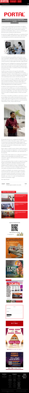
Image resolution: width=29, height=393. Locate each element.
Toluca (19, 377)
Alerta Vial (19, 388)
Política (10, 375)
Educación (10, 384)
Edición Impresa (4, 376)
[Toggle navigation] (28, 3)
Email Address (9, 308)
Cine (14, 381)
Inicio (4, 375)
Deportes (18, 387)
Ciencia (14, 386)
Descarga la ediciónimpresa (13, 1)
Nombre (8, 311)
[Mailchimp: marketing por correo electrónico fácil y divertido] (8, 316)
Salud (10, 385)
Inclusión (14, 377)
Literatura (14, 380)
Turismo (14, 387)
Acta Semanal (4, 377)
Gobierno (10, 376)
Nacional (3, 184)
